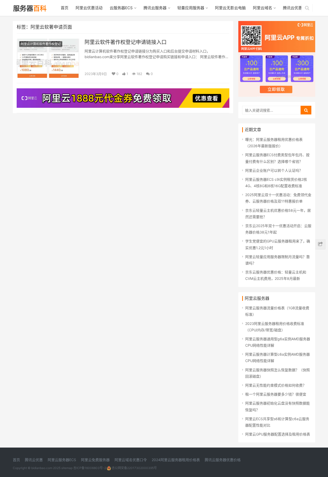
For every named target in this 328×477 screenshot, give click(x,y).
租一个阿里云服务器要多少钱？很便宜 (275, 394)
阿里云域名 (262, 7)
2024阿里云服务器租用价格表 (176, 460)
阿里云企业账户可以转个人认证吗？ (274, 170)
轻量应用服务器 (190, 7)
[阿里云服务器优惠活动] (123, 91)
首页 (64, 7)
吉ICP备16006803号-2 (89, 468)
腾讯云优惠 (292, 7)
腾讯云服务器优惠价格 (223, 460)
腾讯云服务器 (155, 7)
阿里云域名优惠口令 (131, 460)
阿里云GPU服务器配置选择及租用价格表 (277, 434)
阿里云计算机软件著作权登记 (41, 44)
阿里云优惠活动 (89, 7)
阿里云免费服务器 (95, 460)
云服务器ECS (121, 7)
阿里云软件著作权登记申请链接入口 (126, 42)
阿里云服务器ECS (62, 460)
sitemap (67, 468)
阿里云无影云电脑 (230, 7)
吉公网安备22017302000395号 (134, 468)
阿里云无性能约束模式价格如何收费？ (275, 385)
